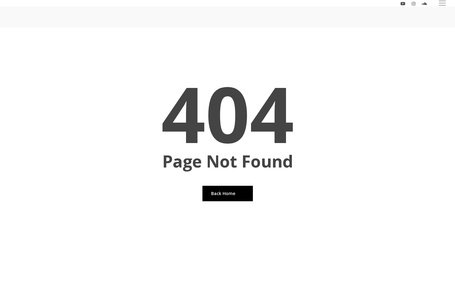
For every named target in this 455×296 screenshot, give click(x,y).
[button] (442, 3)
